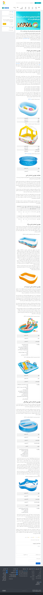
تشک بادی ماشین (32, 576)
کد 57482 (29, 99)
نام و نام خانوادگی (38, 554)
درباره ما (40, 572)
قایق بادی (25, 8)
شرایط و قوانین (39, 575)
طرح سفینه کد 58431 (28, 153)
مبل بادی (33, 579)
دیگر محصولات (21, 8)
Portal (35, 593)
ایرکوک (39, 7)
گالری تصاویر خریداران (38, 578)
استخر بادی (36, 8)
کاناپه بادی (33, 578)
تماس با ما (14, 8)
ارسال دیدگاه (38, 563)
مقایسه (26, 537)
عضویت (4, 590)
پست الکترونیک (25, 554)
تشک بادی (29, 8)
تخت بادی (32, 8)
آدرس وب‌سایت (38, 558)
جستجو (4, 23)
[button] (38, 3)
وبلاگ (17, 7)
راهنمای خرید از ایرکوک (38, 576)
